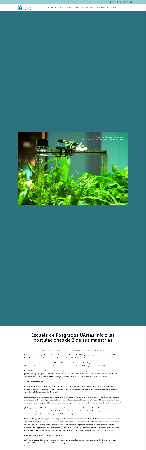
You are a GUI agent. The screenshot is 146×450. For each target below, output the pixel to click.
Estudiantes (79, 7)
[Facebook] (110, 1)
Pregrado (60, 7)
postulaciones (100, 350)
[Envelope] (131, 1)
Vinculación (89, 7)
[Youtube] (120, 1)
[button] (130, 7)
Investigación (100, 7)
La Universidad (49, 7)
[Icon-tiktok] (117, 1)
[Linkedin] (124, 1)
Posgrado (69, 7)
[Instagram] (113, 1)
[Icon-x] (127, 1)
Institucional (111, 7)
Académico (67, 350)
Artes (72, 350)
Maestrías (90, 350)
